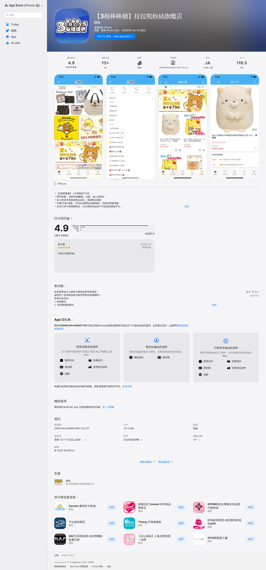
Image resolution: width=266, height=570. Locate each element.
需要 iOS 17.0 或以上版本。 (68, 439)
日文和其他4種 (131, 439)
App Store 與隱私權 (79, 566)
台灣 (56, 555)
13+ (195, 439)
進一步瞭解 (108, 406)
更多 (187, 206)
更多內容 (127, 386)
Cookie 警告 (97, 566)
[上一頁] (50, 127)
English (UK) (68, 555)
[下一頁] (262, 127)
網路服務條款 (60, 566)
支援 (109, 566)
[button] (23, 24)
